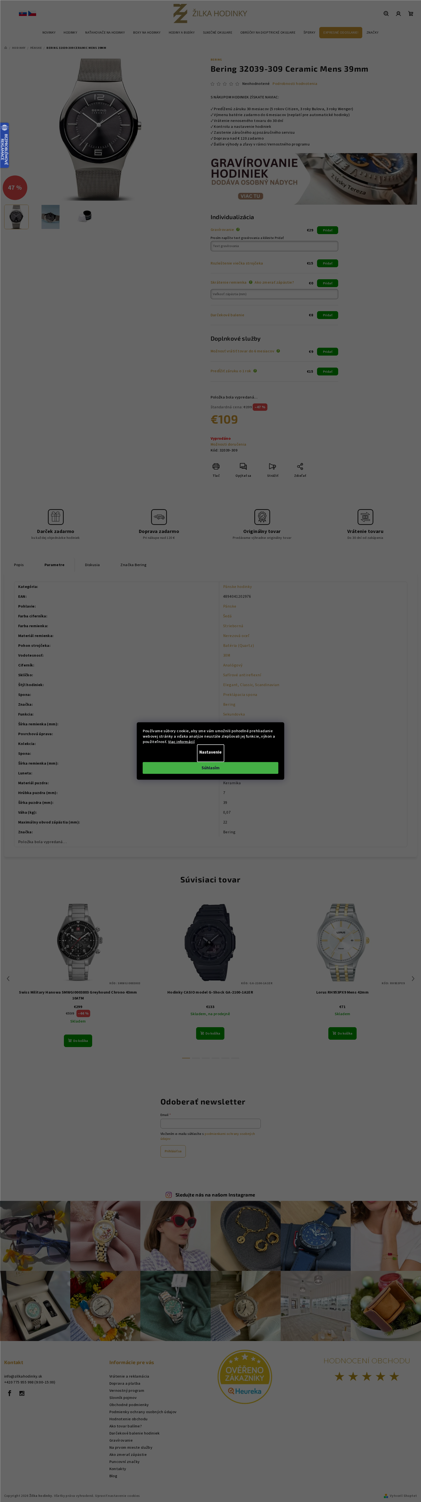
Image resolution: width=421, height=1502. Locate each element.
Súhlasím (210, 768)
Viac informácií (181, 741)
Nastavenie (210, 752)
